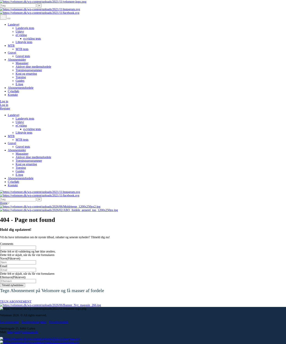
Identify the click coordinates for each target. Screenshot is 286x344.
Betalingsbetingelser (34, 322)
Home (4, 203)
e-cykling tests (32, 38)
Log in (4, 101)
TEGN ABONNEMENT (16, 301)
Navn (10, 258)
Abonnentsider (17, 59)
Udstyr (20, 31)
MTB (11, 45)
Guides (20, 80)
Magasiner (22, 63)
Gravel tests (23, 56)
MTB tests (22, 49)
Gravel (12, 52)
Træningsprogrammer (29, 70)
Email (3, 266)
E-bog (19, 84)
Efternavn (12, 277)
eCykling (21, 35)
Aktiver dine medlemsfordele (33, 66)
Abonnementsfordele (20, 87)
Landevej (13, 24)
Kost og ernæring (26, 73)
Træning (21, 77)
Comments (6, 243)
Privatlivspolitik (58, 322)
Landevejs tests (25, 28)
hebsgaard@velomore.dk (22, 332)
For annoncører (9, 322)
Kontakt (13, 94)
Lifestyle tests (24, 42)
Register (5, 108)
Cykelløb (13, 91)
